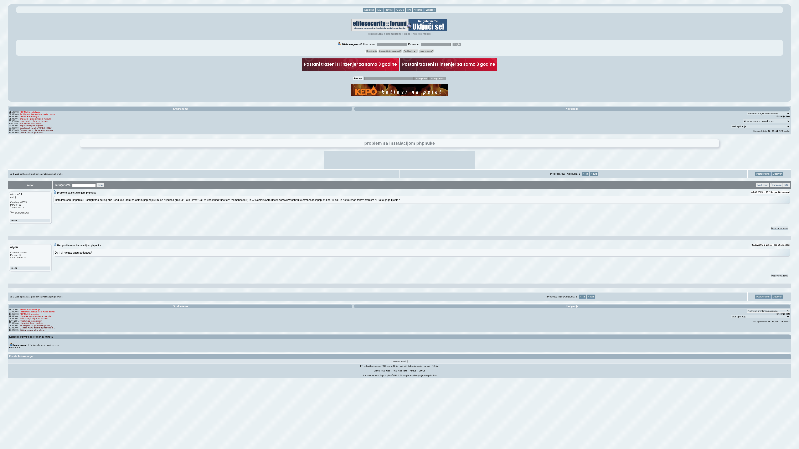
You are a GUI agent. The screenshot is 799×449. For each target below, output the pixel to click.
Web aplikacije (22, 174)
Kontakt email (399, 361)
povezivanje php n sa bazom (33, 121)
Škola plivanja (407, 375)
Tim (409, 10)
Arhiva (413, 371)
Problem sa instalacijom (31, 123)
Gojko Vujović (400, 366)
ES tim (435, 366)
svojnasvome (53, 345)
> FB (585, 174)
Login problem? (426, 51)
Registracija (371, 51)
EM (420, 371)
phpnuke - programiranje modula (35, 119)
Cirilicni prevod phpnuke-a (32, 132)
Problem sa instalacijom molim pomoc (37, 114)
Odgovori (777, 174)
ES (424, 371)
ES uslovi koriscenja (370, 366)
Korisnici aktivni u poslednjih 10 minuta (31, 337)
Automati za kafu (370, 375)
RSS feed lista (400, 371)
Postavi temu (762, 174)
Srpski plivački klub (389, 375)
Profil (14, 220)
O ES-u (400, 10)
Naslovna (369, 10)
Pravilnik (389, 10)
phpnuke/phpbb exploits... (32, 126)
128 (781, 131)
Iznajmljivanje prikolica (425, 375)
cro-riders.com (22, 212)
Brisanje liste (783, 116)
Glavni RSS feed (382, 371)
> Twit (594, 174)
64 (776, 131)
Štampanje (776, 185)
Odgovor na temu (779, 228)
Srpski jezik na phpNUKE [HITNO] (36, 128)
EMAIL (407, 33)
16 (769, 131)
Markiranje (762, 185)
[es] (10, 174)
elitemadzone (393, 33)
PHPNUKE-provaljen (29, 116)
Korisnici (418, 10)
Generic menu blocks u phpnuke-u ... (37, 130)
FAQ (379, 10)
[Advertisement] (399, 160)
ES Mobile (425, 33)
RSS (415, 33)
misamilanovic (38, 345)
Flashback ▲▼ (410, 51)
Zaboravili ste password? (390, 51)
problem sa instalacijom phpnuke (47, 174)
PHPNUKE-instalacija (30, 112)
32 (773, 131)
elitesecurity (375, 33)
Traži (100, 185)
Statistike (430, 10)
